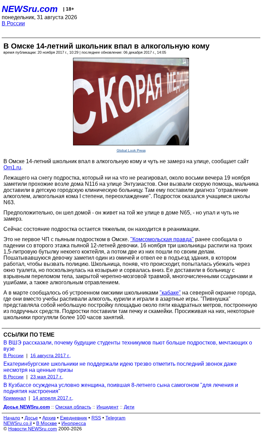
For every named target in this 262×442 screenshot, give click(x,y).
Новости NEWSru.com (32, 428)
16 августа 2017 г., (50, 355)
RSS (96, 417)
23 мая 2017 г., (46, 376)
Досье (31, 417)
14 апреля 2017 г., (53, 398)
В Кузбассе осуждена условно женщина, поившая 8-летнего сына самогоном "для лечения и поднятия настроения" (120, 388)
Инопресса (73, 423)
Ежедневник (73, 417)
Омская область (73, 407)
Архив (49, 417)
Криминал (14, 398)
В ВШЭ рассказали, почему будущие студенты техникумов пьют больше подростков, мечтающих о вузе (127, 346)
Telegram (115, 417)
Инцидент (107, 407)
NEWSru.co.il (17, 423)
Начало (11, 417)
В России (13, 23)
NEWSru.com (30, 9)
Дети (129, 407)
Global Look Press (131, 150)
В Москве (46, 423)
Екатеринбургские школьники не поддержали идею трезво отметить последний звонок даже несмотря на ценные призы (120, 367)
